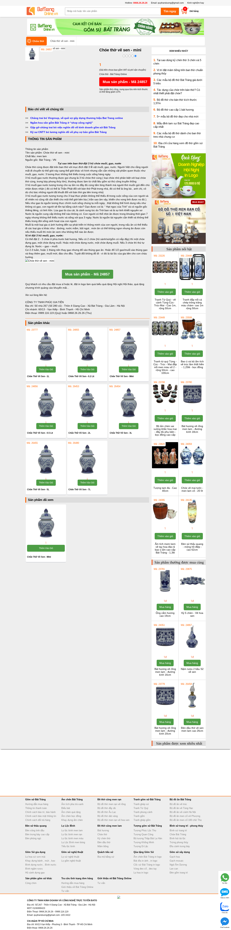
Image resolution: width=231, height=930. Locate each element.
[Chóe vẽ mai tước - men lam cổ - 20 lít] (192, 468)
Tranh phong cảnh (143, 812)
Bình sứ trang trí (178, 830)
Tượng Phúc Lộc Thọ (145, 830)
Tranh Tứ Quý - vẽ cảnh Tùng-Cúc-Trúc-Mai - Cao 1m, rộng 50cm (165, 304)
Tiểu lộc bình (68, 846)
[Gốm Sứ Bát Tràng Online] (45, 11)
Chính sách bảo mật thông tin (40, 816)
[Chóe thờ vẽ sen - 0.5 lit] (46, 403)
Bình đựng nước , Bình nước (40, 864)
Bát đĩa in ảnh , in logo (145, 860)
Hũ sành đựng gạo (35, 872)
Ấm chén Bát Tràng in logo (148, 856)
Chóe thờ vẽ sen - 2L (79, 433)
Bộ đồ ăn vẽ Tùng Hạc (181, 808)
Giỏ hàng (194, 11)
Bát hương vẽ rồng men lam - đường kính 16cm (165, 672)
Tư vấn (65, 891)
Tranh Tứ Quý (141, 808)
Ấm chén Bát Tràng (72, 799)
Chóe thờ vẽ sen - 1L (38, 376)
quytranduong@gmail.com (171, 3)
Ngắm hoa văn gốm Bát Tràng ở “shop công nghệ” (61, 122)
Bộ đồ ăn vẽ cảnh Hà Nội (183, 812)
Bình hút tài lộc (178, 838)
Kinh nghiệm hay (195, 3)
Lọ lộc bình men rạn (71, 834)
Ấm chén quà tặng (70, 812)
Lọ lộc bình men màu (72, 838)
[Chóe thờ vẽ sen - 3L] (128, 403)
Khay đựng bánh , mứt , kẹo (40, 860)
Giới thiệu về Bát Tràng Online (77, 887)
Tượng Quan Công (143, 834)
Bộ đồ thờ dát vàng (107, 816)
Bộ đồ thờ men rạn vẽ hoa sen (113, 820)
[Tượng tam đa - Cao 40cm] (165, 468)
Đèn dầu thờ (103, 842)
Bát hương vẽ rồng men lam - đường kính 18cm (192, 429)
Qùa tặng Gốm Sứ (144, 852)
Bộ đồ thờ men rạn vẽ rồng (111, 804)
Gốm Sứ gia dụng (35, 852)
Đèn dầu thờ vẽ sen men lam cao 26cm (192, 729)
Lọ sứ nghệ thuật (70, 856)
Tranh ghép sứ (141, 804)
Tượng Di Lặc (141, 846)
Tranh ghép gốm (142, 820)
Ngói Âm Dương (178, 864)
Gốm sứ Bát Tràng (35, 799)
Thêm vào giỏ (46, 369)
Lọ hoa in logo (141, 872)
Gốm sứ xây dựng (180, 852)
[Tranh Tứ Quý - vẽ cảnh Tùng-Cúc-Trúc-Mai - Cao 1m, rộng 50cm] (165, 279)
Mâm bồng (102, 846)
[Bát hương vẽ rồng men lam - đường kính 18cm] (192, 406)
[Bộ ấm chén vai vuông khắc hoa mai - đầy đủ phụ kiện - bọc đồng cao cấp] (165, 406)
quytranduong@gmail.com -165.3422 (52, 915)
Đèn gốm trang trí (179, 872)
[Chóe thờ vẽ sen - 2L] (87, 403)
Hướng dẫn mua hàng (36, 804)
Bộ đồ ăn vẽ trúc (178, 804)
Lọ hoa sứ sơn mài (35, 856)
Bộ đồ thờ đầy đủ (106, 808)
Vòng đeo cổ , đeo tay (145, 868)
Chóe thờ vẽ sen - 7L (79, 489)
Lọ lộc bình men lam (72, 830)
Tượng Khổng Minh (144, 842)
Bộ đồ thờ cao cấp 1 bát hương (175, 109)
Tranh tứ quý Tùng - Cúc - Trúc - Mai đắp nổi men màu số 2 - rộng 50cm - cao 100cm (165, 367)
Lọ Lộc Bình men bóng (73, 842)
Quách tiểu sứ (105, 852)
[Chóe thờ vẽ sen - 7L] (87, 459)
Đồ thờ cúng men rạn (109, 799)
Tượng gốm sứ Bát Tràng (148, 825)
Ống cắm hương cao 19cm (165, 614)
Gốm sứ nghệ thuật (72, 852)
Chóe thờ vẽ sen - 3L (121, 433)
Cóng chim (30, 883)
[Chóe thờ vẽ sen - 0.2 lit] (87, 346)
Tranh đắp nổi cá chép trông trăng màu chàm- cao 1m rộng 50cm (192, 304)
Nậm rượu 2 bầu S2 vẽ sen (192, 670)
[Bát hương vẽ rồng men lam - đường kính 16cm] (165, 649)
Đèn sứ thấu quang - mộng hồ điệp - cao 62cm (192, 546)
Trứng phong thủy (179, 842)
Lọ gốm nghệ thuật (71, 860)
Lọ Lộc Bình (68, 825)
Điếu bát (65, 808)
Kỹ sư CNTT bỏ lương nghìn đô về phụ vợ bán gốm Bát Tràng (68, 132)
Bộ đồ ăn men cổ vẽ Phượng (185, 816)
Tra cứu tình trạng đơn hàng (77, 878)
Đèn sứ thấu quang (36, 825)
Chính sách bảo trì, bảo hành (40, 812)
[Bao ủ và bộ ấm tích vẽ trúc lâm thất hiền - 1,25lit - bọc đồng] (192, 341)
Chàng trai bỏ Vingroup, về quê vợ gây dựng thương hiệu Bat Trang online (76, 118)
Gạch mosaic (177, 860)
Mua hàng (165, 607)
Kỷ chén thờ (103, 838)
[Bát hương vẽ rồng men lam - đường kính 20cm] (165, 708)
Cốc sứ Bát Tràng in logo (147, 864)
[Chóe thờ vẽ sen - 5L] (46, 459)
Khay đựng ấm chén (72, 820)
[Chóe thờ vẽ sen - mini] (128, 346)
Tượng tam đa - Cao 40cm (165, 489)
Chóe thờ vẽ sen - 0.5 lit (40, 433)
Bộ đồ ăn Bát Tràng (180, 799)
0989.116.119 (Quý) (50, 313)
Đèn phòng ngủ (33, 838)
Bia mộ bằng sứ (105, 856)
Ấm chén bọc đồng (71, 816)
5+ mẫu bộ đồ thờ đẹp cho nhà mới (177, 116)
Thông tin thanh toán (36, 808)
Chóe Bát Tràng (178, 834)
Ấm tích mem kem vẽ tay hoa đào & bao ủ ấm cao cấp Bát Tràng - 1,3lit (165, 548)
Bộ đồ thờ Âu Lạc (106, 812)
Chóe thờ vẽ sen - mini (122, 376)
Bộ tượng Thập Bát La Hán (148, 838)
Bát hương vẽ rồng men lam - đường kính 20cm (165, 730)
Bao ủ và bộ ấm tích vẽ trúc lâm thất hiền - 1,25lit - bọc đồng (192, 364)
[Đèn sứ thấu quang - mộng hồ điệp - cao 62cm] (192, 524)
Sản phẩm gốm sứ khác (38, 878)
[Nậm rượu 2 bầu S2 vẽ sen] (192, 649)
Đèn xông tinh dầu (34, 830)
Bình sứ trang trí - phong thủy (186, 825)
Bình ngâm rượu (34, 868)
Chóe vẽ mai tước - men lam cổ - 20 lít (192, 489)
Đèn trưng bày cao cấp (37, 834)
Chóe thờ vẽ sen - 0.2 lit (81, 376)
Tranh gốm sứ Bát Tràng (147, 799)
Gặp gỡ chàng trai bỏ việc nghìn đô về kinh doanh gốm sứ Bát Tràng (73, 127)
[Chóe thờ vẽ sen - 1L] (46, 346)
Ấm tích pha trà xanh (72, 804)
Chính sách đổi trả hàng (37, 820)
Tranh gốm (139, 816)
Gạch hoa (175, 856)
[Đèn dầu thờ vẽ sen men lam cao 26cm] (192, 708)
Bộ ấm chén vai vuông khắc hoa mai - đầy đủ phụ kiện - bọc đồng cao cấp (165, 430)
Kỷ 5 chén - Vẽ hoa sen (192, 614)
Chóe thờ (102, 834)
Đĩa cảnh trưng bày (180, 846)
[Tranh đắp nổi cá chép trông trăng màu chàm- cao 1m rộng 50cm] (192, 279)
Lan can (174, 868)
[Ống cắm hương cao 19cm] (165, 593)
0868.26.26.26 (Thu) (80, 313)
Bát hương (103, 830)
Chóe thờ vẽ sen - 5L (38, 489)
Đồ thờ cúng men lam (109, 825)
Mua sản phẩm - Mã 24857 (125, 82)
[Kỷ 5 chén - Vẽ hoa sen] (192, 593)
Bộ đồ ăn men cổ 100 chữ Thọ (186, 820)
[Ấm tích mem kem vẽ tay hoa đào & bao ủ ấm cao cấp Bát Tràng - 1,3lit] (165, 524)
